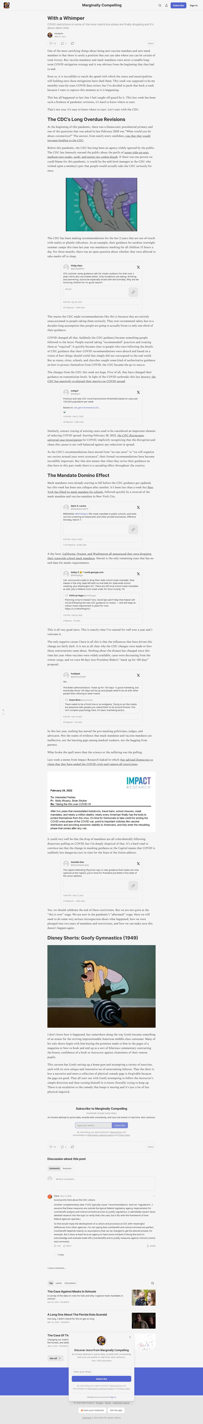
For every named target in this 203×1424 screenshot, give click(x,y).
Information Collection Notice (101, 1388)
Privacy (99, 1402)
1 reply (60, 1254)
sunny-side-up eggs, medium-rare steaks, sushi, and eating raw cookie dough (98, 154)
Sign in (194, 5)
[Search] (160, 5)
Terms (108, 1402)
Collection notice (121, 1402)
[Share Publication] (166, 5)
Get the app (116, 1410)
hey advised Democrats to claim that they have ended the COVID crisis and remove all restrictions (100, 762)
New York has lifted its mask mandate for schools (100, 489)
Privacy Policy (124, 1388)
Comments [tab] (54, 1168)
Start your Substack (94, 1410)
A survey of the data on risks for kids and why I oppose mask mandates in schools (85, 1297)
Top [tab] (51, 1283)
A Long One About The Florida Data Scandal (77, 1314)
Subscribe (178, 5)
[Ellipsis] (154, 1195)
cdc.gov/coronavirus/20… (87, 407)
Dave (56, 1195)
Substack (86, 1417)
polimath (59, 34)
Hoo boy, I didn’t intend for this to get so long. (71, 1318)
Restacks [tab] (67, 1168)
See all (53, 1358)
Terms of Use (116, 1385)
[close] (130, 1337)
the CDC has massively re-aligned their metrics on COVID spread (101, 379)
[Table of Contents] (3, 712)
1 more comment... (56, 1268)
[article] (101, 1298)
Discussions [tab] (70, 1283)
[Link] (43, 119)
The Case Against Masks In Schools (71, 1291)
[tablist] (60, 1168)
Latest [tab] (59, 1283)
